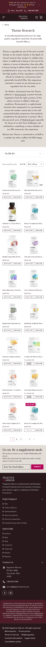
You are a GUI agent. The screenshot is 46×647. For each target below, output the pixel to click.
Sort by (23, 164)
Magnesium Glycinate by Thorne (12, 323)
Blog (6, 537)
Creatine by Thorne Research (34, 357)
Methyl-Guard (28, 120)
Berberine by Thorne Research (12, 190)
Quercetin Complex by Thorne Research (12, 423)
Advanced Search (10, 511)
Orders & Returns (11, 508)
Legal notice (30, 638)
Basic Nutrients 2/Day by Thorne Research (12, 290)
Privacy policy (24, 631)
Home (6, 25)
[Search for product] (36, 17)
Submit (37, 467)
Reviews (7, 553)
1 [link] (12, 439)
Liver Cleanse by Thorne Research (34, 290)
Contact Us (8, 545)
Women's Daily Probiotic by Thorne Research (12, 357)
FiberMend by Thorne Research (34, 190)
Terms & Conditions (11, 515)
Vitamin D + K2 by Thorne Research (12, 223)
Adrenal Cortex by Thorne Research (34, 257)
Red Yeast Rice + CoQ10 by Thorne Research (12, 390)
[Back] (3, 25)
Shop (6, 541)
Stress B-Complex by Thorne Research (34, 423)
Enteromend (20, 95)
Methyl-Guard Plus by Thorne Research (12, 257)
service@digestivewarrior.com (18, 587)
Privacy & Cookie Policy (12, 519)
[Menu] (3, 17)
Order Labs (8, 549)
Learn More (17, 198)
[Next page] (34, 439)
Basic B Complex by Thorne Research (34, 223)
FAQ (6, 504)
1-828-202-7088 (33, 10)
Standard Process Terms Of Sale (16, 523)
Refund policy (10, 631)
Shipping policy (27, 635)
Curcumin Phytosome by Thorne (34, 390)
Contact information (13, 638)
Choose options (29, 364)
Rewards (8, 556)
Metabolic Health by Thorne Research (34, 323)
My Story (8, 533)
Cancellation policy (13, 641)
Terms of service (12, 635)
